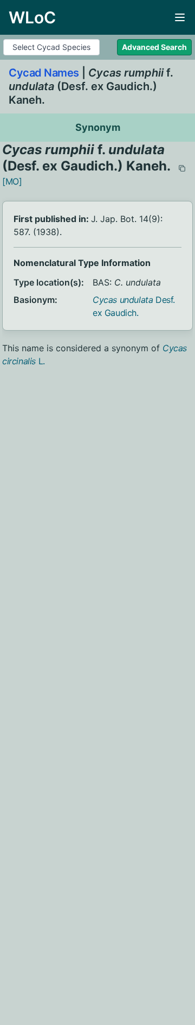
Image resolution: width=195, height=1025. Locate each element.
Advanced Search (154, 47)
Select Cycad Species (51, 47)
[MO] (12, 181)
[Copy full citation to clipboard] (182, 168)
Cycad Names (44, 72)
